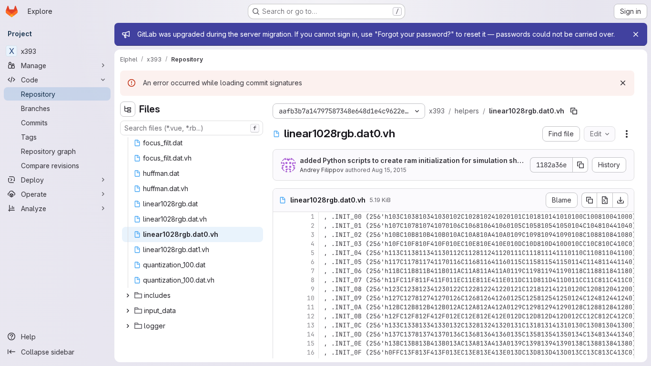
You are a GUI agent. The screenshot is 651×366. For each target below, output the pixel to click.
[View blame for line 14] (281, 334)
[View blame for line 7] (281, 270)
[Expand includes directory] (127, 295)
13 (311, 325)
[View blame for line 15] (281, 343)
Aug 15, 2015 (389, 169)
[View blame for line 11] (281, 307)
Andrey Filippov (322, 169)
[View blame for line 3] (281, 234)
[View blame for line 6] (281, 261)
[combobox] (191, 128)
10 (311, 298)
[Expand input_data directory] (127, 310)
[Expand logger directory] (127, 326)
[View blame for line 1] (281, 216)
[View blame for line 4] (281, 243)
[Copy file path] (573, 111)
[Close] (635, 34)
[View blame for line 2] (281, 225)
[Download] (620, 200)
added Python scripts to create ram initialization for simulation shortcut (412, 160)
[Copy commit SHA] (580, 165)
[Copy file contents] (589, 200)
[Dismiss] (623, 83)
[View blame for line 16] (281, 352)
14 (311, 334)
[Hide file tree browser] (127, 109)
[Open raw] (604, 200)
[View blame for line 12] (281, 316)
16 (311, 352)
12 (311, 316)
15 (311, 343)
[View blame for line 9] (281, 289)
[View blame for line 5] (281, 252)
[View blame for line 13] (281, 325)
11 (311, 307)
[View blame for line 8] (281, 280)
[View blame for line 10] (281, 298)
